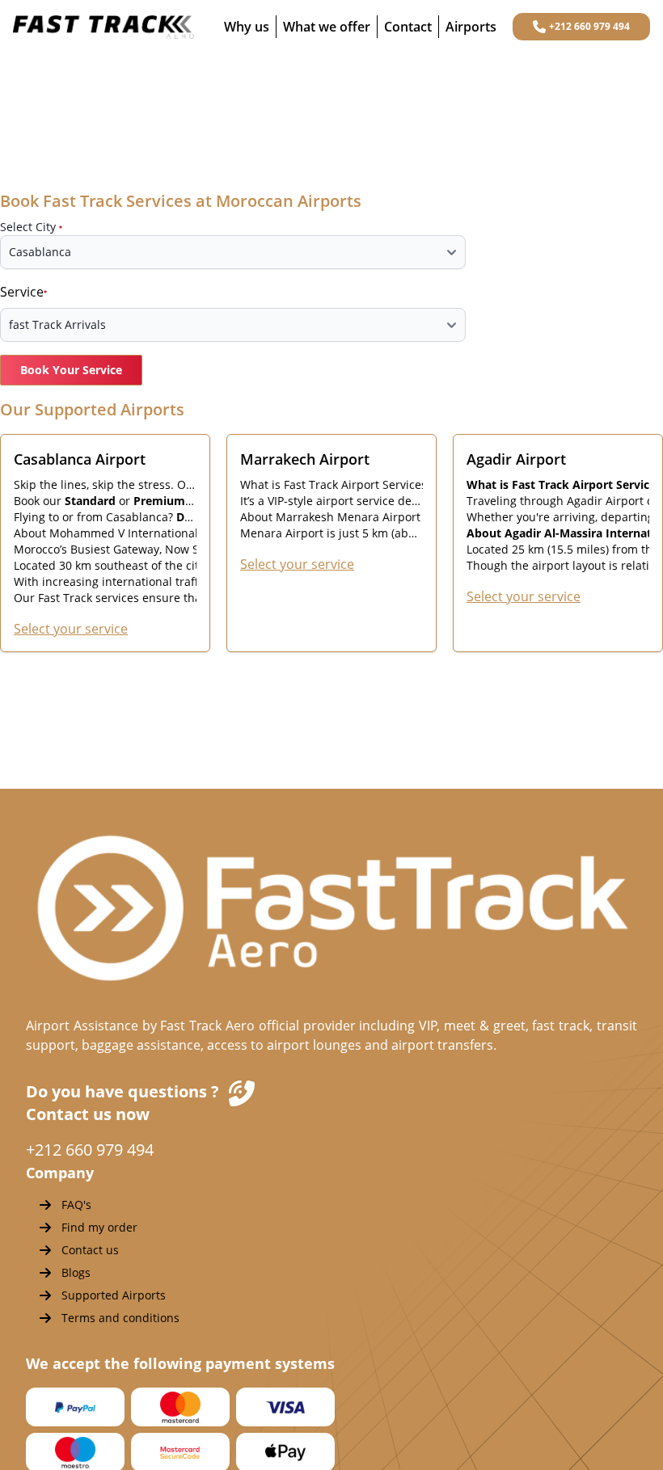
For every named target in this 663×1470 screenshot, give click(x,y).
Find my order (99, 1227)
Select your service (71, 629)
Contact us (90, 1249)
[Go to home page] (103, 27)
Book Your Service (71, 369)
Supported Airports (113, 1295)
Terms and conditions (120, 1317)
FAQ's (76, 1204)
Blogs (76, 1272)
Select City (28, 226)
